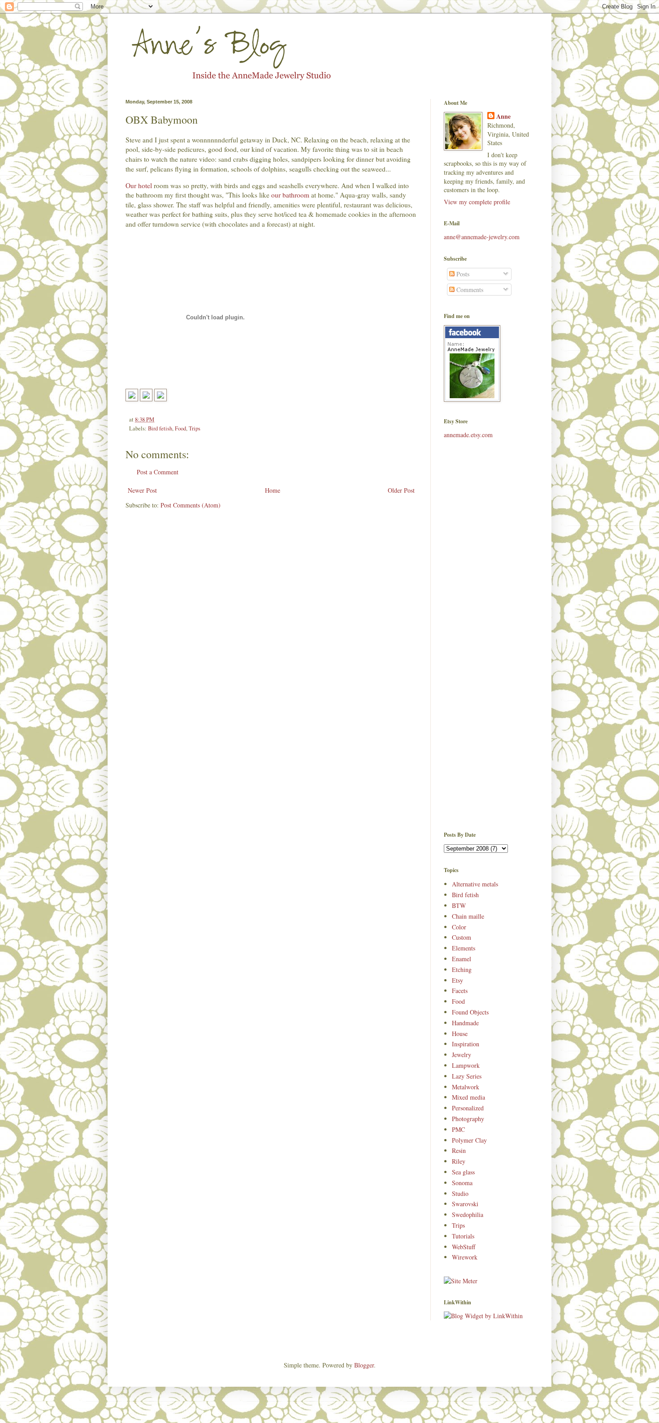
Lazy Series (466, 1076)
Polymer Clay (469, 1140)
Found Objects (470, 1012)
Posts (462, 274)
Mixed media (468, 1097)
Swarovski (465, 1203)
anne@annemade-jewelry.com (482, 236)
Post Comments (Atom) (190, 505)
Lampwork (466, 1065)
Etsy (457, 980)
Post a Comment (157, 472)
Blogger (364, 1365)
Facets (460, 990)
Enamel (461, 958)
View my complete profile (477, 202)
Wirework (464, 1257)
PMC (458, 1129)
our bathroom (291, 194)
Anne (503, 116)
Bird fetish (160, 428)
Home (272, 490)
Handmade (465, 1023)
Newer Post (142, 490)
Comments (469, 289)
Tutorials (463, 1236)
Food (180, 428)
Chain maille (468, 916)
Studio (460, 1193)
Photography (468, 1118)
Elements (463, 948)
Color (459, 927)
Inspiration (465, 1044)
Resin (459, 1150)
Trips (194, 428)
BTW (459, 905)
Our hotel (140, 185)
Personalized (468, 1108)
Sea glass (463, 1172)
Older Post (401, 490)
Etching (462, 969)
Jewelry (461, 1054)
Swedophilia (467, 1214)
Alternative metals (475, 884)
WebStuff (463, 1246)
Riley (458, 1161)
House (460, 1033)
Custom (461, 937)
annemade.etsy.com (468, 434)
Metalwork (465, 1087)
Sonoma (462, 1182)
